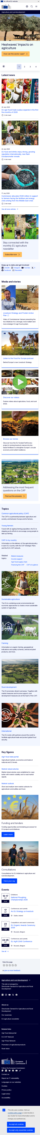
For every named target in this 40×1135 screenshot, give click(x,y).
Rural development (9, 687)
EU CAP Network (8, 1037)
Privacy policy (6, 1090)
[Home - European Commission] (6, 6)
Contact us (5, 1074)
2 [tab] (24, 67)
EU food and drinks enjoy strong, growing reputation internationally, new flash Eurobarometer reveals (18, 154)
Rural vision (6, 1049)
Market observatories (10, 769)
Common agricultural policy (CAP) (15, 513)
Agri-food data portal (10, 757)
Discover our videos (11, 397)
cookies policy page (15, 1113)
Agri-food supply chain (19, 562)
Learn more (8, 834)
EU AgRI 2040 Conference (21, 941)
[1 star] (4, 965)
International (6, 731)
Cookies (4, 1086)
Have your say (9, 881)
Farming (5, 643)
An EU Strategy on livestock (22, 911)
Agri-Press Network (8, 1041)
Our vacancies (7, 1015)
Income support (16, 559)
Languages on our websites (11, 1082)
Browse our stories (10, 439)
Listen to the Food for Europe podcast (18, 358)
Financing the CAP (17, 565)
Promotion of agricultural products (13, 1045)
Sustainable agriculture (11, 599)
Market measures (17, 556)
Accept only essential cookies (21, 1130)
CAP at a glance (32, 565)
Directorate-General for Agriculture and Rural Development (17, 1010)
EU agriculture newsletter (10, 1019)
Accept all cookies (16, 1124)
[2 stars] (5, 965)
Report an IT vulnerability (10, 1078)
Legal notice (6, 1094)
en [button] (27, 6)
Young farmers (7, 526)
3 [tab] (30, 67)
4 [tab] (36, 67)
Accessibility (6, 1098)
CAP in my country (9, 540)
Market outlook (8, 783)
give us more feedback (12, 970)
